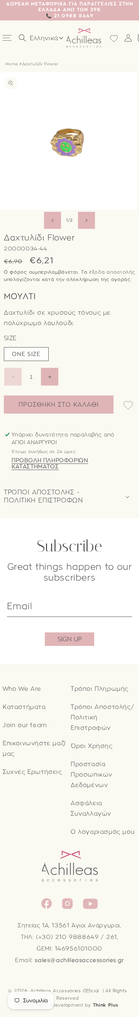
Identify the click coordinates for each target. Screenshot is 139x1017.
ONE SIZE (26, 354)
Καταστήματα (24, 707)
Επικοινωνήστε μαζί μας (34, 748)
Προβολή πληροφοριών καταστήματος (50, 463)
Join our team (25, 725)
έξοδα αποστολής (112, 272)
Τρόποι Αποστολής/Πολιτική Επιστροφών (102, 717)
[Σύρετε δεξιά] (86, 220)
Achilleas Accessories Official (65, 990)
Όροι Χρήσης (92, 746)
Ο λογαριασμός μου (103, 831)
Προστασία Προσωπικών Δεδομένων (91, 774)
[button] (8, 38)
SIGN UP (70, 639)
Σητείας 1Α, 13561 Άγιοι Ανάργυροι (69, 925)
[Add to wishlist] (128, 405)
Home (11, 63)
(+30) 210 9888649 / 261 (76, 937)
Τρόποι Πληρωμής (100, 688)
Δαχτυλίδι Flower (40, 63)
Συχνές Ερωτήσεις (32, 771)
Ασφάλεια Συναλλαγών (91, 808)
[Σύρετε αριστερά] (52, 220)
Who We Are (22, 688)
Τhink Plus (106, 1005)
